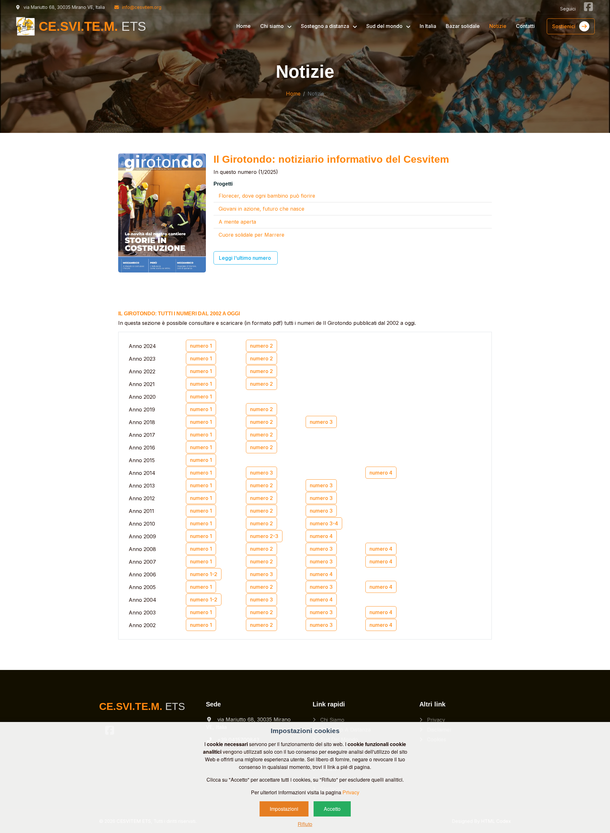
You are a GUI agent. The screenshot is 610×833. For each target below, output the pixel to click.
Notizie (497, 26)
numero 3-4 (324, 523)
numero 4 (380, 472)
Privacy (435, 720)
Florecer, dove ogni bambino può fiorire (267, 196)
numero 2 (261, 346)
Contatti (525, 26)
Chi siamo (331, 720)
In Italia (428, 26)
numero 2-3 (264, 536)
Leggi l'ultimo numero (245, 258)
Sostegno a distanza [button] (325, 26)
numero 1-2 (203, 574)
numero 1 (201, 346)
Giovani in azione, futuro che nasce (261, 209)
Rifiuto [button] (305, 824)
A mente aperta (237, 222)
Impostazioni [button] (284, 808)
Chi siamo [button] (272, 26)
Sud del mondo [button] (385, 26)
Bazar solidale (463, 26)
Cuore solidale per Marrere (251, 235)
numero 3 (321, 422)
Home (243, 26)
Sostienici (564, 26)
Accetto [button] (332, 808)
